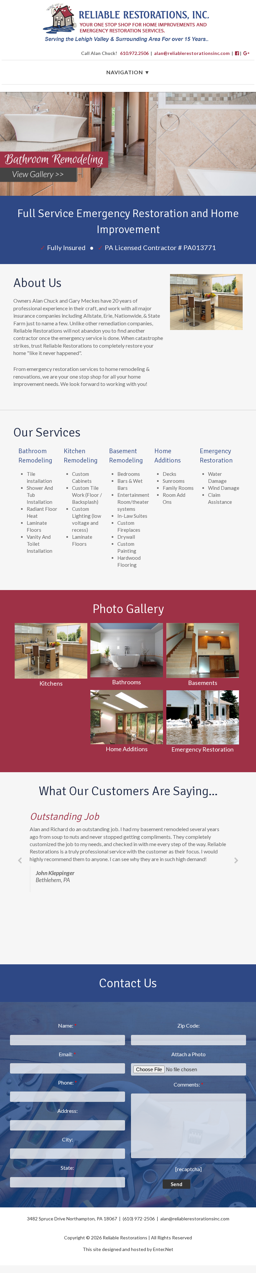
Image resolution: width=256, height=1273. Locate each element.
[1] (124, 190)
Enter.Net (163, 1249)
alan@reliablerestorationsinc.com (192, 53)
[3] (137, 190)
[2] (130, 190)
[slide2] (128, 144)
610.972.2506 (134, 53)
